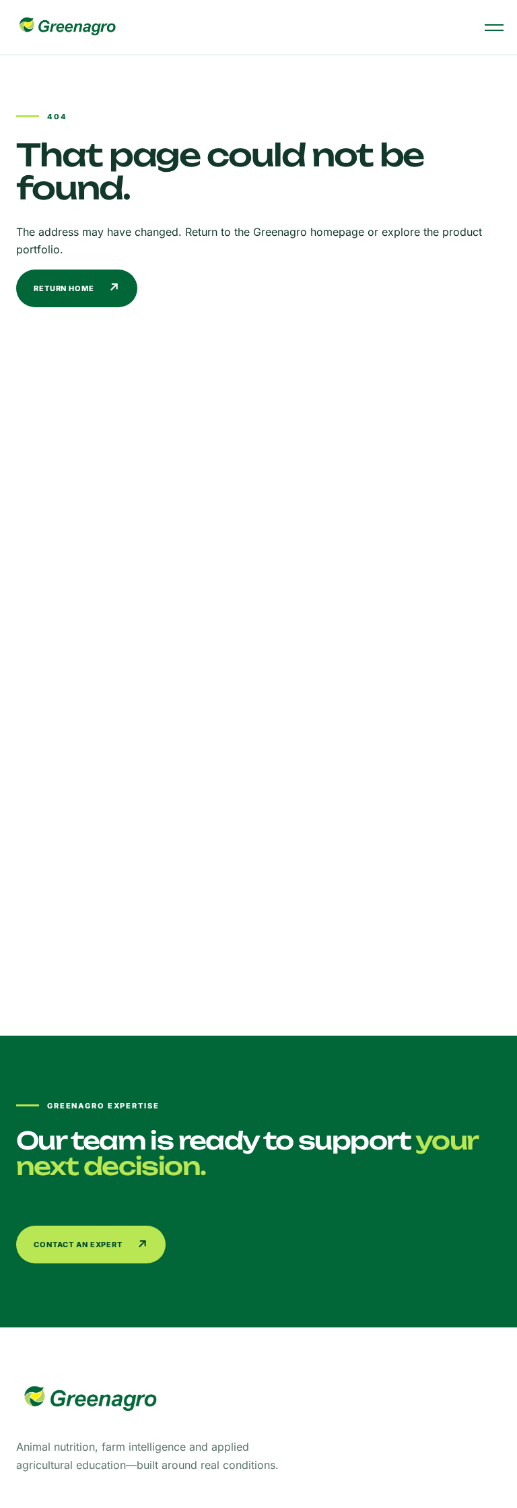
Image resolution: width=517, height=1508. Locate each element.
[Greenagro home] (67, 27)
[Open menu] (494, 27)
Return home (77, 288)
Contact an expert (91, 1245)
